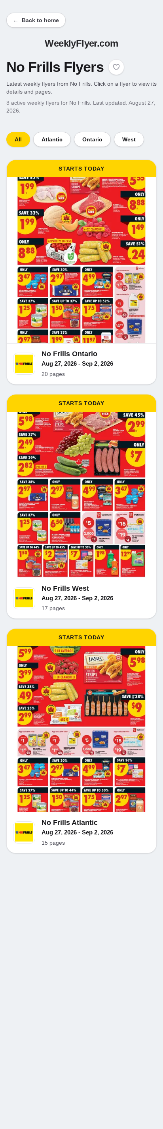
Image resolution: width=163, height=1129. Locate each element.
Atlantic (52, 139)
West (129, 139)
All (18, 139)
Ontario (92, 139)
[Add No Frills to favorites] (116, 67)
